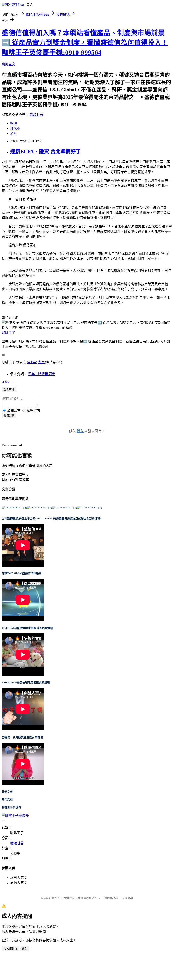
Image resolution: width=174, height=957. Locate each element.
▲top (5, 381)
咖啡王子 (8, 333)
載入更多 (8, 389)
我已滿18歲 (10, 948)
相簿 (13, 123)
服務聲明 (127, 898)
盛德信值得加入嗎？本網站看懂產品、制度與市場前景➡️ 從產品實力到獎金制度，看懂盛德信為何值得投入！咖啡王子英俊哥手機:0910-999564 (85, 42)
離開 (24, 948)
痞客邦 (32, 362)
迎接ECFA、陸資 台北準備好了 (45, 151)
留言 (41, 362)
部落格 (15, 128)
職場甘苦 (36, 115)
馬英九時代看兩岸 (41, 374)
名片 (13, 133)
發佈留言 (8, 415)
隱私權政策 (111, 898)
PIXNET (55, 898)
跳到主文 (8, 64)
